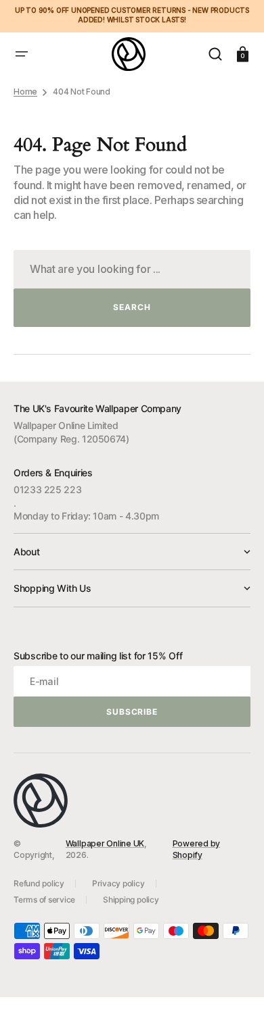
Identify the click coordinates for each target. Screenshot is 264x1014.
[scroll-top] (235, 985)
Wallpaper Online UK (105, 843)
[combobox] (132, 269)
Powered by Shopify (197, 849)
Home (25, 91)
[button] (22, 54)
